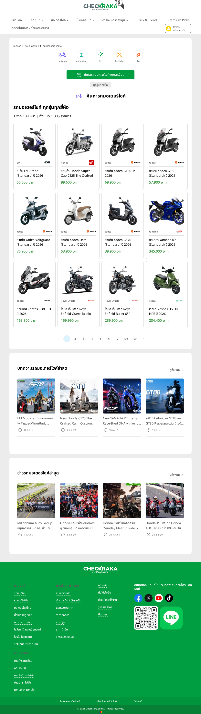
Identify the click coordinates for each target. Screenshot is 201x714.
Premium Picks (178, 20)
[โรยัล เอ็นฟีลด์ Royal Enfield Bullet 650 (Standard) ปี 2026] (122, 280)
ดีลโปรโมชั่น (104, 593)
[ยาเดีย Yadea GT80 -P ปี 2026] (122, 142)
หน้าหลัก (16, 20)
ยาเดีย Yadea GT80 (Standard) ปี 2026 (162, 173)
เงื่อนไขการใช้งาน (107, 600)
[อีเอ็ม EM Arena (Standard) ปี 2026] (34, 142)
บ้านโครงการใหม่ (23, 661)
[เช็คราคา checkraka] (100, 7)
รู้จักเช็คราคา (105, 607)
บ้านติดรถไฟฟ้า (22, 683)
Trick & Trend (147, 20)
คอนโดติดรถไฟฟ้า (24, 675)
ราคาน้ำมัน (62, 630)
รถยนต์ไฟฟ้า (21, 600)
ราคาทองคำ (62, 615)
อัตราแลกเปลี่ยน (65, 637)
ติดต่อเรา (103, 614)
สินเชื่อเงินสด (63, 593)
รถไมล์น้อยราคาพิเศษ (26, 644)
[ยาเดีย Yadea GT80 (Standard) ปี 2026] (167, 142)
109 (134, 339)
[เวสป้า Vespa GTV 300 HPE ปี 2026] (167, 280)
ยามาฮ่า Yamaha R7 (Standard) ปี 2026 (162, 242)
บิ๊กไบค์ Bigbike (23, 615)
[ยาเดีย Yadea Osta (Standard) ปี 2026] (78, 212)
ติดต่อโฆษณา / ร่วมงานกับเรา (30, 28)
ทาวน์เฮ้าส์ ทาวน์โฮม (25, 690)
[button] (178, 28)
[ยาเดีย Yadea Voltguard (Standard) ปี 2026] (34, 212)
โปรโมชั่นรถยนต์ (23, 637)
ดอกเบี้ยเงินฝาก (64, 608)
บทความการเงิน (23, 622)
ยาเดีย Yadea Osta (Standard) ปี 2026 (74, 242)
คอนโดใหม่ (20, 668)
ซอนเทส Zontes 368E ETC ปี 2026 (34, 311)
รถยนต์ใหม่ (20, 593)
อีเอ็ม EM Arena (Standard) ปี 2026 (30, 173)
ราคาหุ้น (60, 622)
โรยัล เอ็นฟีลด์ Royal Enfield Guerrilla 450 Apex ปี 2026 (76, 312)
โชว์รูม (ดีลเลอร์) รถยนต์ (27, 630)
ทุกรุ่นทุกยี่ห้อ (100, 85)
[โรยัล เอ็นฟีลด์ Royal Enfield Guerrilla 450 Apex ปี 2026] (78, 280)
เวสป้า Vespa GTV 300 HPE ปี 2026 (164, 311)
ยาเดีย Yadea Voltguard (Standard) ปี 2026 (33, 242)
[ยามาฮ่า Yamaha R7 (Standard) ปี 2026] (167, 212)
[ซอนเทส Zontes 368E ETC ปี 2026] (34, 280)
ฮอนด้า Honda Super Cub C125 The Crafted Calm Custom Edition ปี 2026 (78, 173)
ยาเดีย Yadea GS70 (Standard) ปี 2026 (118, 242)
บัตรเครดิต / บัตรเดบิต (68, 600)
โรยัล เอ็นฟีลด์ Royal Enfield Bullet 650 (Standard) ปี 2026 (118, 312)
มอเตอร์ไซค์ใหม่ (22, 608)
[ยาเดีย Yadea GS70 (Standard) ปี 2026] (122, 212)
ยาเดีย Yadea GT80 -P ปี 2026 (121, 173)
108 (125, 339)
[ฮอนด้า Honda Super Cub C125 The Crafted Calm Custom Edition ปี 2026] (78, 142)
